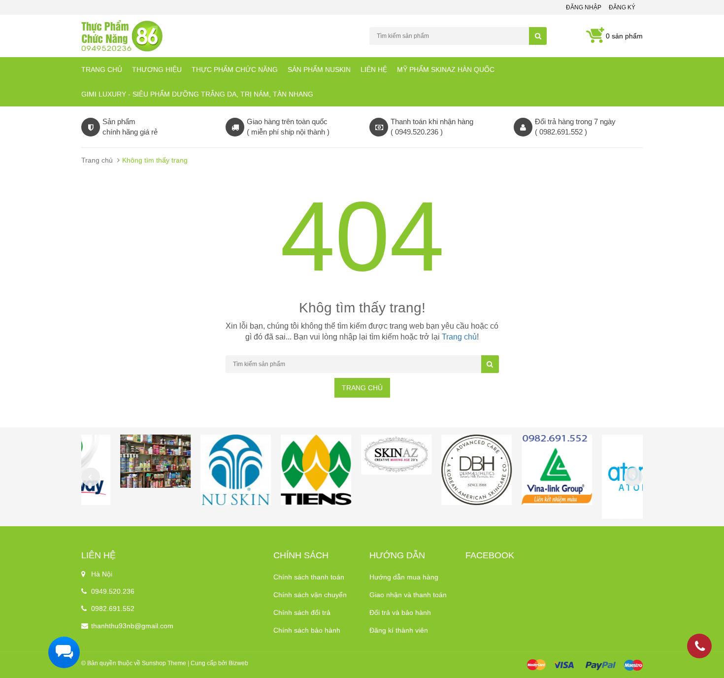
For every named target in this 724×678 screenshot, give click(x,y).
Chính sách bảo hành (306, 630)
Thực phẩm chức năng (235, 69)
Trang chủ (101, 69)
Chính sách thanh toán (308, 577)
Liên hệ (374, 69)
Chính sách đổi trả (301, 612)
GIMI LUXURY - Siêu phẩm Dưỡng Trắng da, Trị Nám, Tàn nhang (197, 94)
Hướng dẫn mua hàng (403, 577)
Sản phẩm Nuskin (319, 69)
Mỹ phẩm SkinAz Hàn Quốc (445, 69)
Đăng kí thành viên (398, 630)
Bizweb (238, 663)
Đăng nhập (583, 7)
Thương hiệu (157, 69)
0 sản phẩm (624, 36)
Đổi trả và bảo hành (400, 612)
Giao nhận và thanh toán (408, 595)
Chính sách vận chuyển (310, 595)
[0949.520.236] (700, 648)
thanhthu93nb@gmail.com (132, 626)
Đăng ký (622, 7)
